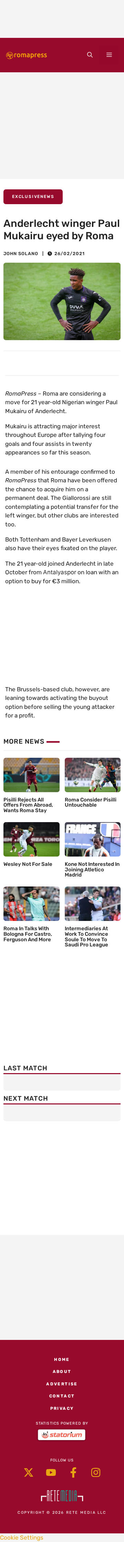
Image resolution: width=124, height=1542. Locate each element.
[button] (90, 55)
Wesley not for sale (27, 864)
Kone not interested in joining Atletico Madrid (92, 869)
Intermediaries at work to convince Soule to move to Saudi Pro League (86, 936)
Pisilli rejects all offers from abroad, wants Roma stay (28, 805)
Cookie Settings (21, 1537)
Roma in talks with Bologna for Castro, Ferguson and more (27, 934)
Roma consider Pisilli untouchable (90, 802)
